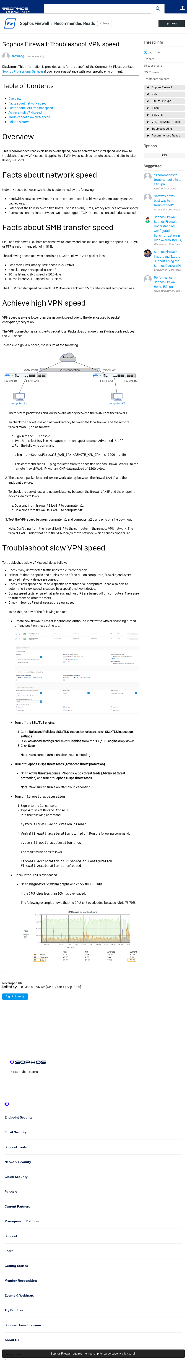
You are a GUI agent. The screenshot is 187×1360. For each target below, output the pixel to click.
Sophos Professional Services (23, 71)
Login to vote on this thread (150, 52)
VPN (154, 94)
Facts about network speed (27, 103)
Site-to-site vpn (161, 101)
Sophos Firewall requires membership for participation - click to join (93, 1353)
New (174, 23)
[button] (158, 8)
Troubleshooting (162, 129)
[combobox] (97, 8)
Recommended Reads (166, 135)
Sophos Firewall (162, 87)
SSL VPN (157, 115)
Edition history (18, 122)
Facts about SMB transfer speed (30, 108)
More (106, 23)
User (182, 7)
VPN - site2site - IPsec (166, 122)
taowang (18, 56)
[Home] (22, 10)
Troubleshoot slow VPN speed (29, 117)
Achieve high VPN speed (25, 112)
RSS (164, 155)
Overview (14, 99)
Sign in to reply (15, 996)
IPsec (155, 108)
